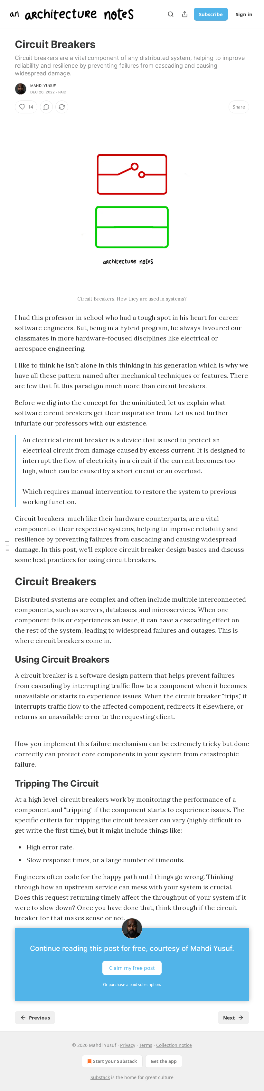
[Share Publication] (184, 14)
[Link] (6, 582)
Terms (145, 1045)
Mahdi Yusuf (43, 85)
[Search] (170, 14)
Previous (39, 1017)
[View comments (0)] (46, 106)
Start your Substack (115, 1061)
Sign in (244, 14)
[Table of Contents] (7, 545)
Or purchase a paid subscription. (132, 984)
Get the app (164, 1061)
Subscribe (211, 14)
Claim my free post (132, 967)
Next (229, 1017)
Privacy (127, 1045)
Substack (100, 1077)
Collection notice (174, 1045)
